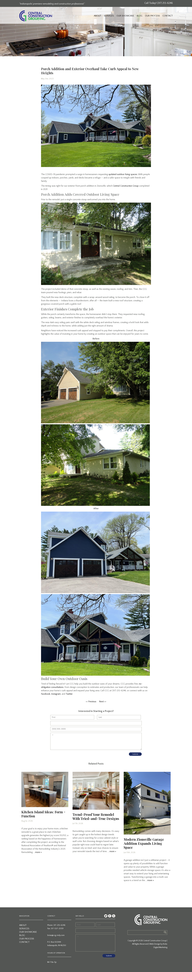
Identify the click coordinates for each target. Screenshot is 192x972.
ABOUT (97, 15)
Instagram (56, 694)
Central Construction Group (126, 186)
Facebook (45, 694)
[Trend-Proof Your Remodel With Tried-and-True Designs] (96, 791)
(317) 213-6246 (165, 3)
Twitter (69, 694)
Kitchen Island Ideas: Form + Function (43, 814)
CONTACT (167, 15)
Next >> (102, 701)
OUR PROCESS (152, 15)
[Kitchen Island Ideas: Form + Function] (44, 789)
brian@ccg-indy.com (56, 935)
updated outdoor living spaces (123, 174)
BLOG (139, 15)
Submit (135, 754)
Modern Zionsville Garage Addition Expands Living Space (144, 843)
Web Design (154, 944)
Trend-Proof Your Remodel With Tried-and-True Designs (96, 816)
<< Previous (91, 701)
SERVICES (109, 15)
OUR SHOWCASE (125, 15)
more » (38, 852)
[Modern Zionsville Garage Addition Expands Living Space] (147, 803)
